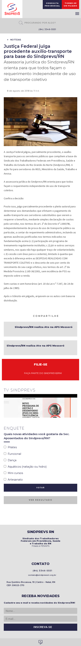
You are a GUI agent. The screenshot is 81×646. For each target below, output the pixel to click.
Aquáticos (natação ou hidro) (26, 466)
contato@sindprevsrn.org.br (41, 575)
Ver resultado (40, 500)
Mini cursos (14, 473)
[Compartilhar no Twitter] (71, 316)
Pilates (11, 447)
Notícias (15, 39)
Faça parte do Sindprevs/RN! (42, 373)
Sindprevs (12, 9)
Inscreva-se (42, 627)
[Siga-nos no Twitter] (29, 29)
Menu (77, 13)
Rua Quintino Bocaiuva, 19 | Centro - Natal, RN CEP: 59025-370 (31, 584)
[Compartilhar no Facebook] (66, 316)
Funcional (13, 454)
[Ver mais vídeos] (75, 390)
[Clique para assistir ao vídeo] (40, 406)
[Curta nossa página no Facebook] (23, 29)
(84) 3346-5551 (46, 29)
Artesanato (14, 479)
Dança (11, 460)
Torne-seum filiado (70, 4)
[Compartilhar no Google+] (75, 316)
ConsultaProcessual (52, 4)
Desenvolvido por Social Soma (40, 642)
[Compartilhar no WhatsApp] (62, 316)
